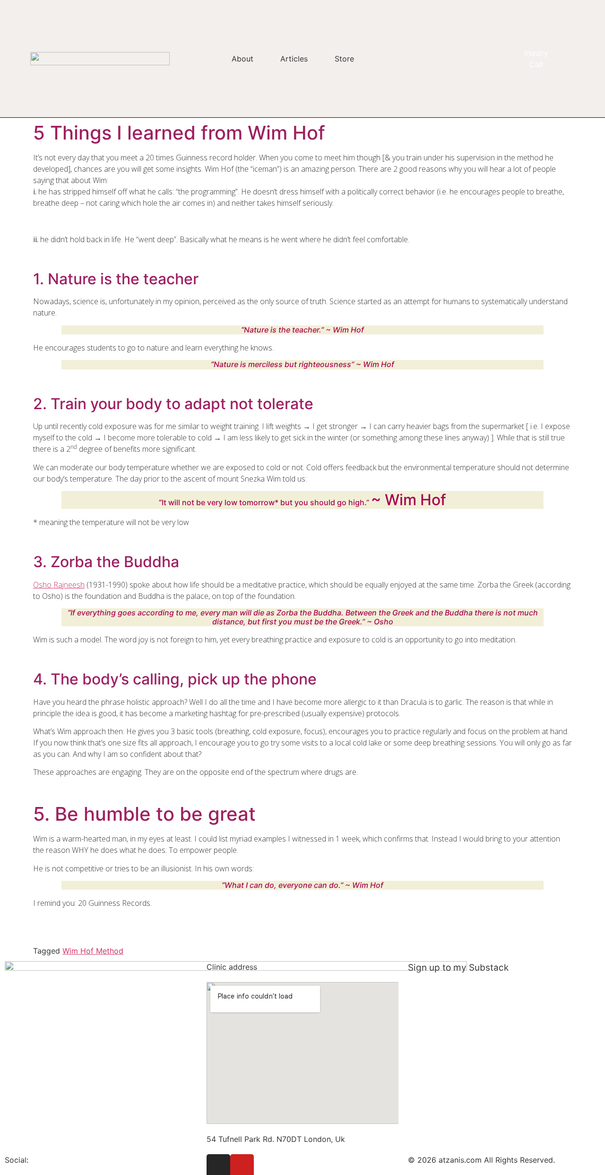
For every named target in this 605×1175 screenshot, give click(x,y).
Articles (294, 58)
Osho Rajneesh (59, 584)
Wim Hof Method (92, 951)
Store (344, 58)
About (242, 58)
